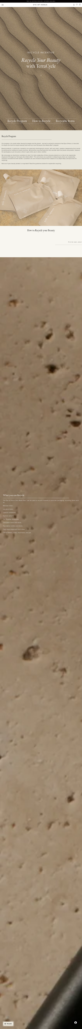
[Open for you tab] (75, 1022)
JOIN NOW (53, 526)
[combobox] (46, 520)
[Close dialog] (78, 489)
